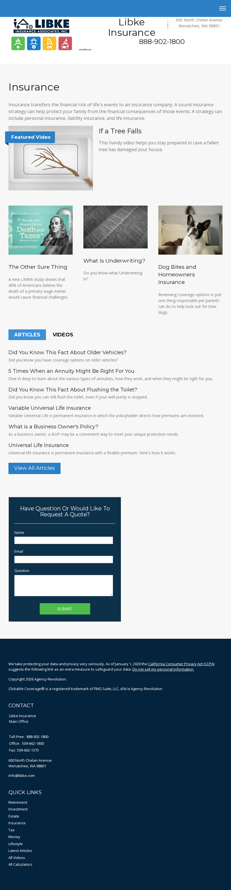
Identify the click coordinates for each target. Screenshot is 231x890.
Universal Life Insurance (38, 445)
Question (21, 570)
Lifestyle (15, 843)
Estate (13, 816)
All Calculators (20, 864)
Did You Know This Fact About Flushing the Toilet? (72, 390)
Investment (18, 809)
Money (14, 836)
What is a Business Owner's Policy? (53, 427)
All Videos (16, 857)
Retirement (17, 802)
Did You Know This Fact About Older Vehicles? (67, 352)
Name (19, 532)
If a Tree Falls (120, 131)
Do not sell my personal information (163, 669)
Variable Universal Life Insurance (49, 408)
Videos (63, 335)
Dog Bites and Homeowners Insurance (177, 274)
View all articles (34, 468)
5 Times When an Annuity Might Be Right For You (71, 371)
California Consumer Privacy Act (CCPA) (181, 663)
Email (18, 551)
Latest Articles (20, 850)
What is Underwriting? (114, 260)
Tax (11, 829)
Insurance (17, 822)
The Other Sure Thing (37, 266)
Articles (27, 335)
